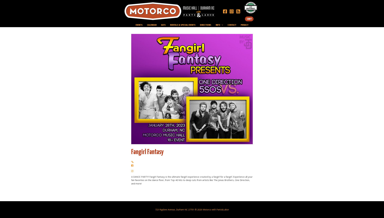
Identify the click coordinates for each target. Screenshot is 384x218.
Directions (205, 25)
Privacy (244, 25)
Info (218, 25)
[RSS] (238, 11)
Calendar (152, 25)
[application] (221, 25)
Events (139, 25)
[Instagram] (231, 11)
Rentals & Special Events (182, 25)
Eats (163, 25)
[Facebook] (225, 11)
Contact (232, 25)
